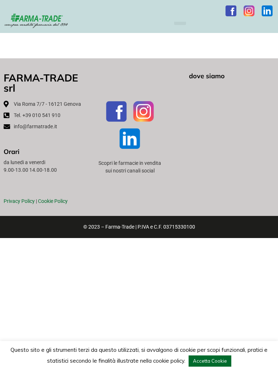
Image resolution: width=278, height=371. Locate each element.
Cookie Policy (53, 201)
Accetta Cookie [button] (210, 361)
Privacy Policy (19, 201)
